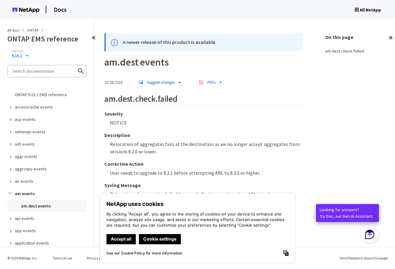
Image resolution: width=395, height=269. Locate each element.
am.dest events (36, 206)
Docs (60, 9)
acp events (25, 119)
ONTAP (33, 30)
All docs (13, 30)
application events (32, 243)
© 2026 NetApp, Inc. (22, 258)
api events (24, 218)
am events (25, 193)
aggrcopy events (31, 169)
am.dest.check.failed (344, 51)
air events (24, 181)
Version (17, 51)
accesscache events (34, 107)
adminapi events (30, 131)
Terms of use (62, 258)
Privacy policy (97, 258)
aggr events (26, 156)
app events (25, 230)
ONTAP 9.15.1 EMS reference (41, 94)
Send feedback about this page (364, 258)
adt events (25, 144)
